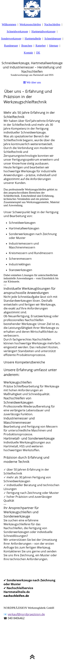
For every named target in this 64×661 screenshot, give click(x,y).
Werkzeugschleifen (30, 24)
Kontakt (28, 52)
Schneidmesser (52, 38)
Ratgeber (41, 45)
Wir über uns (33, 82)
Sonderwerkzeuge (11, 38)
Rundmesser (11, 45)
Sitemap (53, 45)
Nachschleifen (52, 24)
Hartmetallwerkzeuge (43, 31)
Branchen (26, 45)
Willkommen (9, 24)
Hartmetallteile (33, 38)
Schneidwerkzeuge (17, 31)
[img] (32, 9)
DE (38, 52)
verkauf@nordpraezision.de (26, 614)
